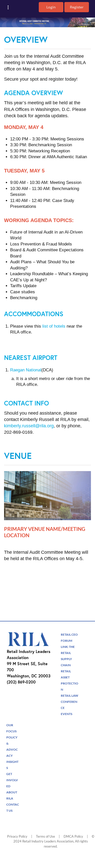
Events (66, 714)
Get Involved (12, 780)
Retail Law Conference (69, 702)
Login (51, 7)
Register (76, 7)
